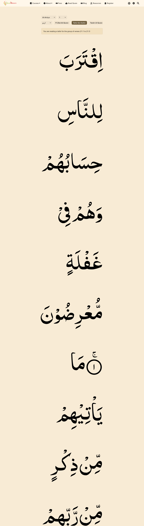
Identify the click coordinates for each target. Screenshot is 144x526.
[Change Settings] (133, 3)
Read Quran (72, 3)
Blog (85, 3)
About (48, 3)
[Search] (138, 3)
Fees (60, 3)
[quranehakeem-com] (10, 3)
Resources (97, 3)
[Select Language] (129, 3)
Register (110, 3)
